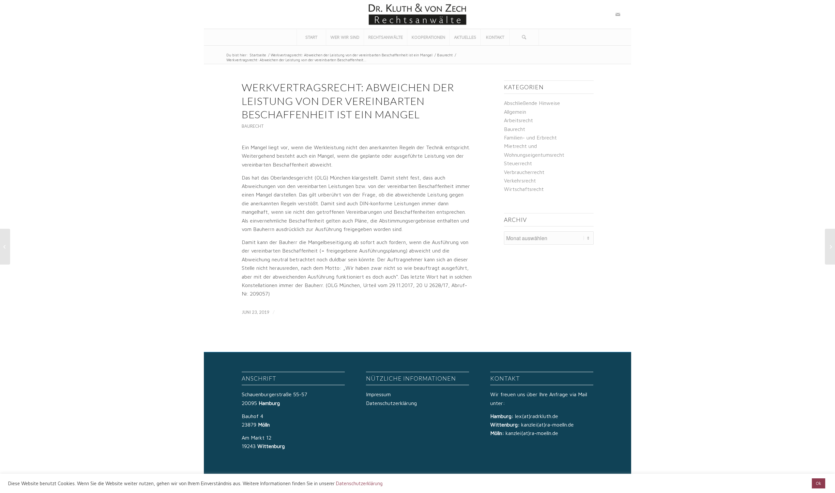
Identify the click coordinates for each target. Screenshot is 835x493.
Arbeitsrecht (518, 120)
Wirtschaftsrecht (524, 189)
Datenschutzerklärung (391, 403)
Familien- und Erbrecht (530, 137)
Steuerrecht (518, 163)
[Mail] (618, 14)
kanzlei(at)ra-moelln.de (547, 425)
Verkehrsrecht (520, 180)
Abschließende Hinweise (532, 103)
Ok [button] (818, 483)
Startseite (258, 55)
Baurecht (445, 55)
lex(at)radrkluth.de (537, 416)
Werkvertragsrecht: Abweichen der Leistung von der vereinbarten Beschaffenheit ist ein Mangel (352, 55)
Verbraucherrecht (524, 172)
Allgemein (515, 112)
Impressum (378, 394)
